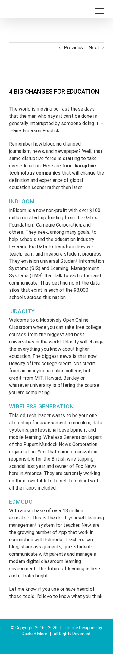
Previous (73, 47)
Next (94, 47)
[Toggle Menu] (99, 11)
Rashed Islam (34, 634)
